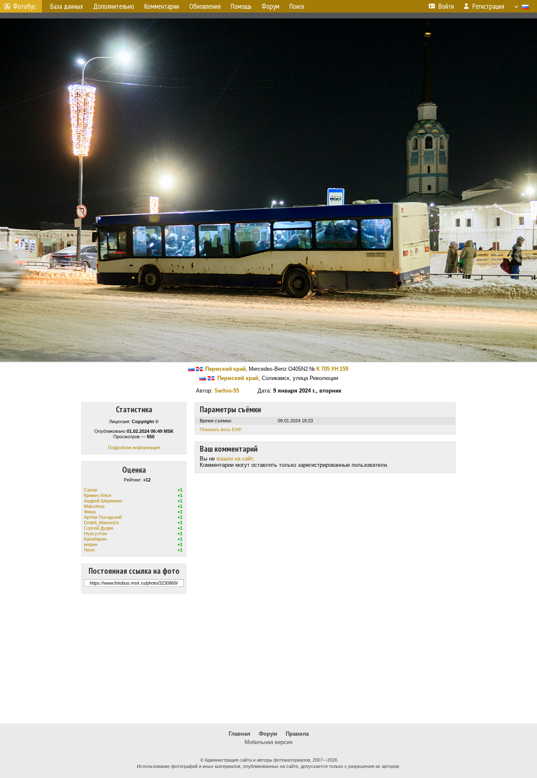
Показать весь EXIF (221, 429)
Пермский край (225, 369)
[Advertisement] (268, 658)
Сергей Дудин (98, 528)
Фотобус (24, 6)
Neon (89, 549)
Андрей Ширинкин (103, 500)
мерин (90, 544)
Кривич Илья (97, 495)
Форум (268, 734)
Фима (90, 511)
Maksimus (94, 506)
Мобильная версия (268, 742)
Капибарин (95, 538)
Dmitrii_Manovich (101, 522)
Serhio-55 (226, 391)
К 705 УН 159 (332, 369)
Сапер (90, 489)
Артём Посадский (103, 517)
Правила (297, 734)
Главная (239, 734)
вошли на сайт (234, 458)
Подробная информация (134, 447)
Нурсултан (95, 533)
